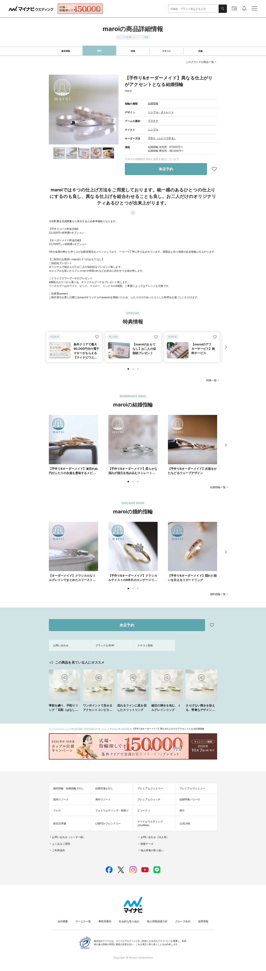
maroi (115, 728)
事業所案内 (104, 921)
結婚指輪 (153, 103)
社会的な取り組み (129, 921)
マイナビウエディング (60, 728)
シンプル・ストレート (161, 112)
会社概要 (63, 921)
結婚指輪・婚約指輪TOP (85, 728)
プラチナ (153, 120)
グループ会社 (183, 921)
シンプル (153, 129)
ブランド (105, 728)
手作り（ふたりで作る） (162, 138)
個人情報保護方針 (157, 921)
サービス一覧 (83, 921)
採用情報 (203, 921)
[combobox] (193, 9)
